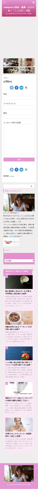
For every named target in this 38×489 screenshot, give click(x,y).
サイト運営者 (25, 216)
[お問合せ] (21, 88)
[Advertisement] (19, 37)
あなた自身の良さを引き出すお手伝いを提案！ (19, 484)
